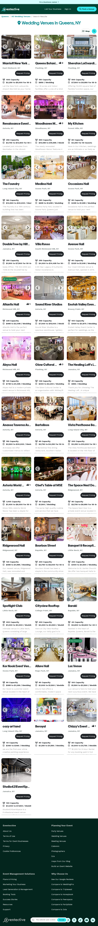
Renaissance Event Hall (19, 123)
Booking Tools (9, 894)
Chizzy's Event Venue (82, 726)
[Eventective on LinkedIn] (93, 920)
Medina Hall (43, 184)
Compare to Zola (59, 909)
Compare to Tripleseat (61, 889)
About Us (7, 831)
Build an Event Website (61, 866)
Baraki (72, 606)
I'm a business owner (48, 2)
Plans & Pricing (10, 879)
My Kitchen (76, 123)
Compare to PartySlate (61, 904)
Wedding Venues (58, 836)
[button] (94, 31)
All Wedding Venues (20, 16)
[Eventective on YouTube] (86, 920)
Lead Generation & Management (18, 889)
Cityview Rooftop (47, 606)
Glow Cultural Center (50, 364)
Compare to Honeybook (62, 894)
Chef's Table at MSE (48, 485)
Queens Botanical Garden (53, 63)
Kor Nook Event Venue (17, 666)
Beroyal (40, 726)
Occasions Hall (78, 184)
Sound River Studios (48, 304)
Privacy (6, 846)
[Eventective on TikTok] (80, 920)
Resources (7, 904)
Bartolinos (42, 425)
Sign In (68, 9)
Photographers (58, 851)
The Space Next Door (82, 485)
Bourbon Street (45, 545)
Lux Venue (75, 666)
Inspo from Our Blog (60, 861)
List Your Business (53, 9)
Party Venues (57, 831)
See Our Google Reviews (62, 879)
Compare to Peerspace (61, 899)
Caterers (55, 846)
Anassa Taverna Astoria (19, 425)
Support (6, 909)
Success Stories (10, 899)
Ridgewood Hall (14, 545)
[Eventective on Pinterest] (74, 920)
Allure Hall (42, 666)
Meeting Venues (58, 841)
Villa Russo (42, 244)
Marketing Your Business (14, 884)
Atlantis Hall (11, 304)
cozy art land (11, 726)
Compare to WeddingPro (62, 884)
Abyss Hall (10, 364)
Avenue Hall (76, 244)
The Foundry (11, 184)
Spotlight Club (12, 606)
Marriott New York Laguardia (22, 63)
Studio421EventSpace (18, 786)
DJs (53, 856)
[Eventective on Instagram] (68, 920)
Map (87, 31)
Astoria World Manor (17, 485)
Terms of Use (9, 836)
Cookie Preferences (12, 851)
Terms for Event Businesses (15, 841)
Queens (5, 16)
